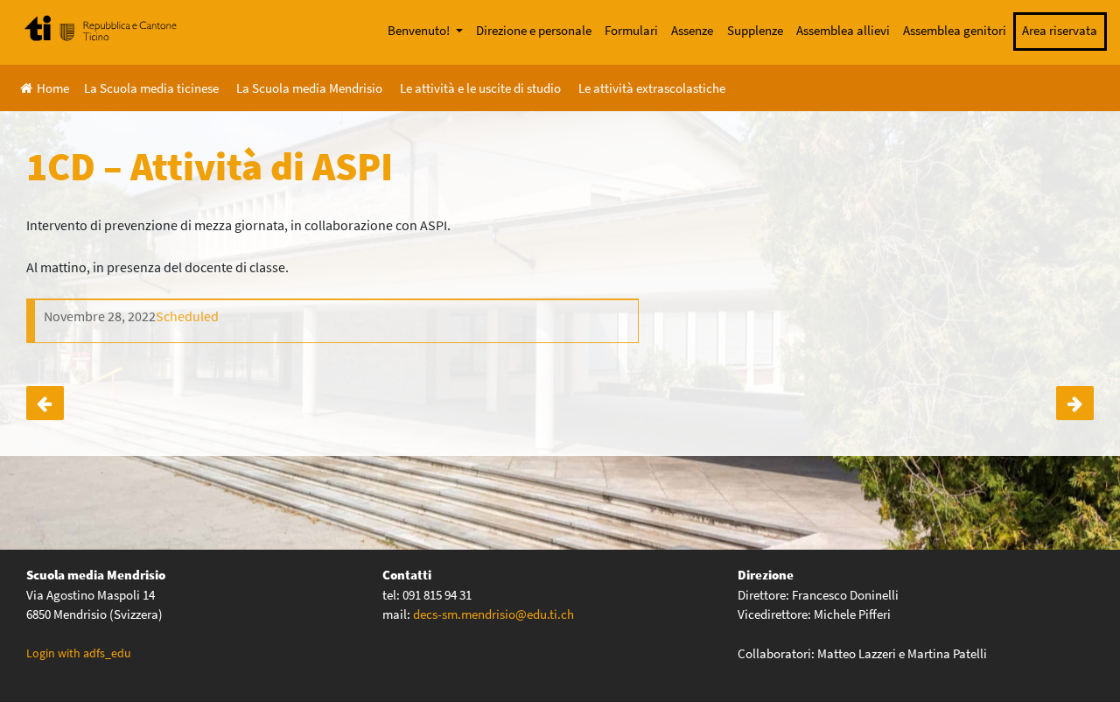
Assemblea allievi (843, 30)
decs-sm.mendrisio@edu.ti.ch (493, 614)
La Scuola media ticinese (151, 88)
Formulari (631, 30)
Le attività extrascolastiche (651, 88)
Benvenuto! (420, 30)
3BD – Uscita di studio (45, 403)
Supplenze (755, 30)
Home (53, 88)
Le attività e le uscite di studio (480, 88)
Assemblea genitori (954, 30)
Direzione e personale (534, 30)
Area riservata (1059, 30)
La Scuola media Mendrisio (309, 88)
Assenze (692, 30)
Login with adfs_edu (78, 653)
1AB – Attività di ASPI (1075, 403)
